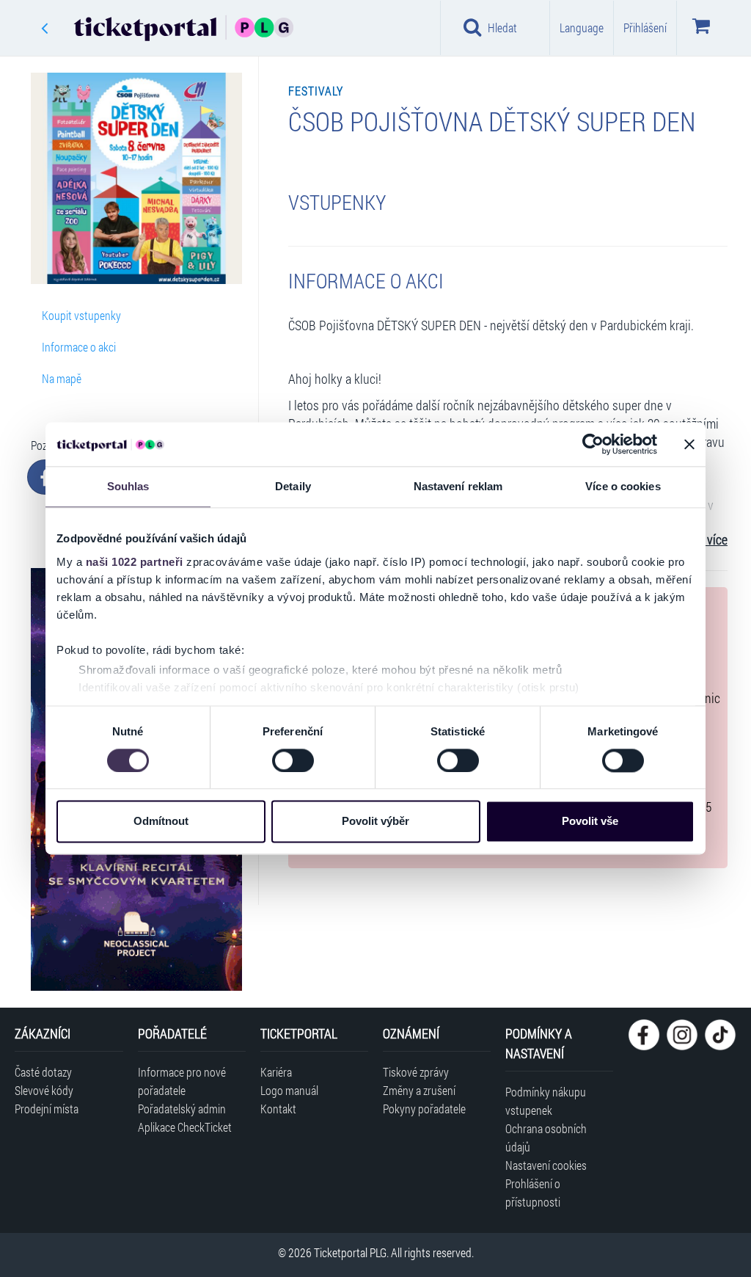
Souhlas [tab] (128, 486)
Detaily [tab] (293, 486)
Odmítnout (160, 821)
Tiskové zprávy (416, 1072)
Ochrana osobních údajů (546, 1137)
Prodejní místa (46, 1108)
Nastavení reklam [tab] (458, 486)
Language (582, 27)
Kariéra (276, 1072)
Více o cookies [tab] (622, 486)
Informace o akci (79, 346)
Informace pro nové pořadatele (182, 1081)
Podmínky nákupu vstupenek (545, 1101)
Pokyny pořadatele (424, 1108)
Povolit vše (590, 821)
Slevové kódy (44, 1090)
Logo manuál (289, 1090)
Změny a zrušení (419, 1090)
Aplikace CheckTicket (185, 1127)
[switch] (293, 760)
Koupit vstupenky (81, 315)
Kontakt (278, 1108)
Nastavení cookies (546, 1165)
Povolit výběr (375, 821)
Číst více (706, 539)
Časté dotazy (43, 1072)
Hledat (502, 27)
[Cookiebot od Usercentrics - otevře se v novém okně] (593, 444)
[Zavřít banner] (689, 444)
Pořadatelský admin (182, 1108)
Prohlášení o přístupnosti (532, 1192)
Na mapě (61, 378)
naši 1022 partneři (134, 562)
